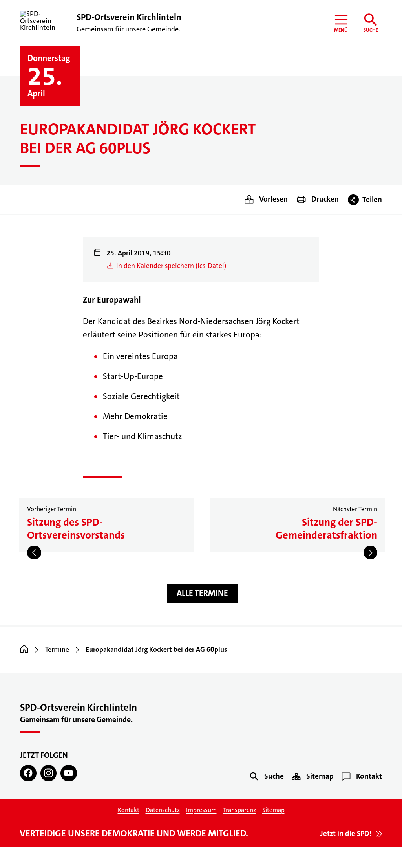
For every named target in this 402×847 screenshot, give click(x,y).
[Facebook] (28, 773)
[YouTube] (68, 773)
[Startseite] (24, 649)
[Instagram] (48, 773)
